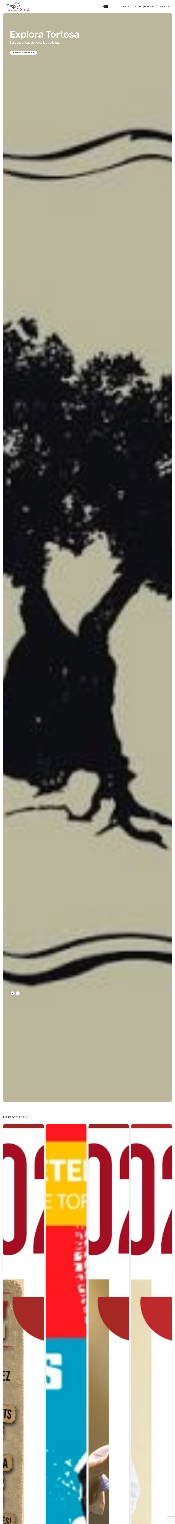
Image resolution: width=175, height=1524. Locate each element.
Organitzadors (124, 6)
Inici (106, 6)
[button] (18, 993)
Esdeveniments (149, 6)
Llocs (112, 6)
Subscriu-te (163, 6)
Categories (137, 6)
